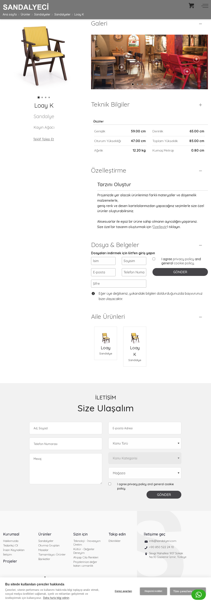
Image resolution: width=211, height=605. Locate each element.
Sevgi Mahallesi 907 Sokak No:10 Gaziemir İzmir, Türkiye (167, 555)
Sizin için (80, 534)
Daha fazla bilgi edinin (56, 597)
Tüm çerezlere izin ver (188, 591)
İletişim (7, 554)
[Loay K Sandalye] (134, 336)
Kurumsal (11, 534)
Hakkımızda (10, 541)
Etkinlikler (115, 541)
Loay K (79, 14)
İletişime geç (154, 534)
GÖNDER (180, 272)
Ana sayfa (10, 14)
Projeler (10, 561)
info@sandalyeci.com (162, 541)
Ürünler (25, 14)
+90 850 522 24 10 (161, 547)
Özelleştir (160, 227)
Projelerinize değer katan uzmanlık (85, 563)
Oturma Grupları (49, 545)
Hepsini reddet (153, 591)
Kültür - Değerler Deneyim (83, 551)
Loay (105, 347)
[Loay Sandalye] (105, 336)
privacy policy (183, 259)
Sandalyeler (42, 14)
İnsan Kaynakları (14, 550)
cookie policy (184, 263)
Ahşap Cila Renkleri (85, 557)
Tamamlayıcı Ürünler (52, 554)
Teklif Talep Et (43, 139)
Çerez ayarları (123, 591)
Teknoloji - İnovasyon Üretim (87, 542)
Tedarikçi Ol (10, 545)
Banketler (44, 559)
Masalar (43, 550)
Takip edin (117, 534)
